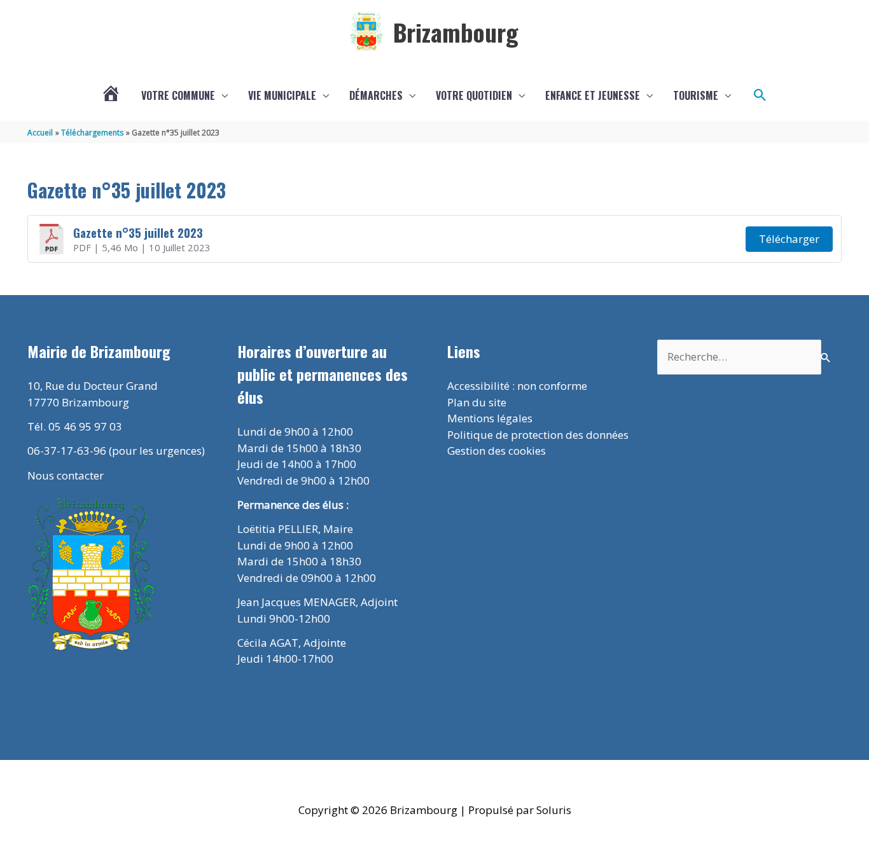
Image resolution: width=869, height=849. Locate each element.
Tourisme (695, 95)
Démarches (376, 95)
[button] (760, 95)
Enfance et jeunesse (592, 95)
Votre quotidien (474, 95)
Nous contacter (65, 475)
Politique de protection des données (538, 434)
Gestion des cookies (496, 450)
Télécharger (789, 238)
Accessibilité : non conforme (517, 385)
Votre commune (178, 95)
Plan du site (476, 402)
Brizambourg (455, 32)
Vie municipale (282, 95)
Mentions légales (489, 418)
